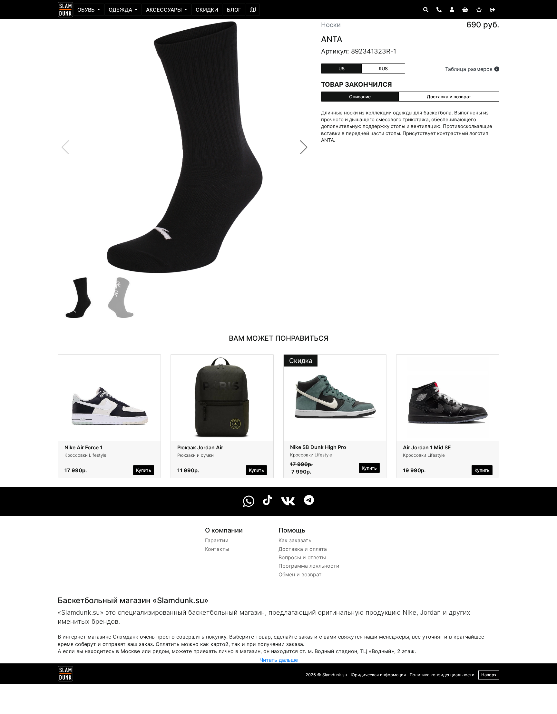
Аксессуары (164, 9)
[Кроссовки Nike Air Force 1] (109, 397)
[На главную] (65, 9)
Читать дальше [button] (278, 660)
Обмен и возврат (300, 574)
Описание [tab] (360, 96)
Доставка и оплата (302, 549)
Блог (234, 9)
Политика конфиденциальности (442, 674)
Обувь (86, 9)
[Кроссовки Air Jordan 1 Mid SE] (447, 397)
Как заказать (294, 540)
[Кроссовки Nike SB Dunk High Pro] (335, 397)
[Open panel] (426, 10)
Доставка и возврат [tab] (449, 96)
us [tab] (341, 68)
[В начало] (65, 675)
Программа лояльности (308, 565)
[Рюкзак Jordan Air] (222, 397)
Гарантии (217, 540)
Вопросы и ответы (302, 557)
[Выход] (492, 10)
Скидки (207, 9)
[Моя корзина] (465, 10)
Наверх (488, 674)
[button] (303, 147)
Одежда (121, 9)
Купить (143, 470)
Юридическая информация (378, 674)
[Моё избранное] (479, 10)
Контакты (217, 549)
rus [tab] (383, 68)
